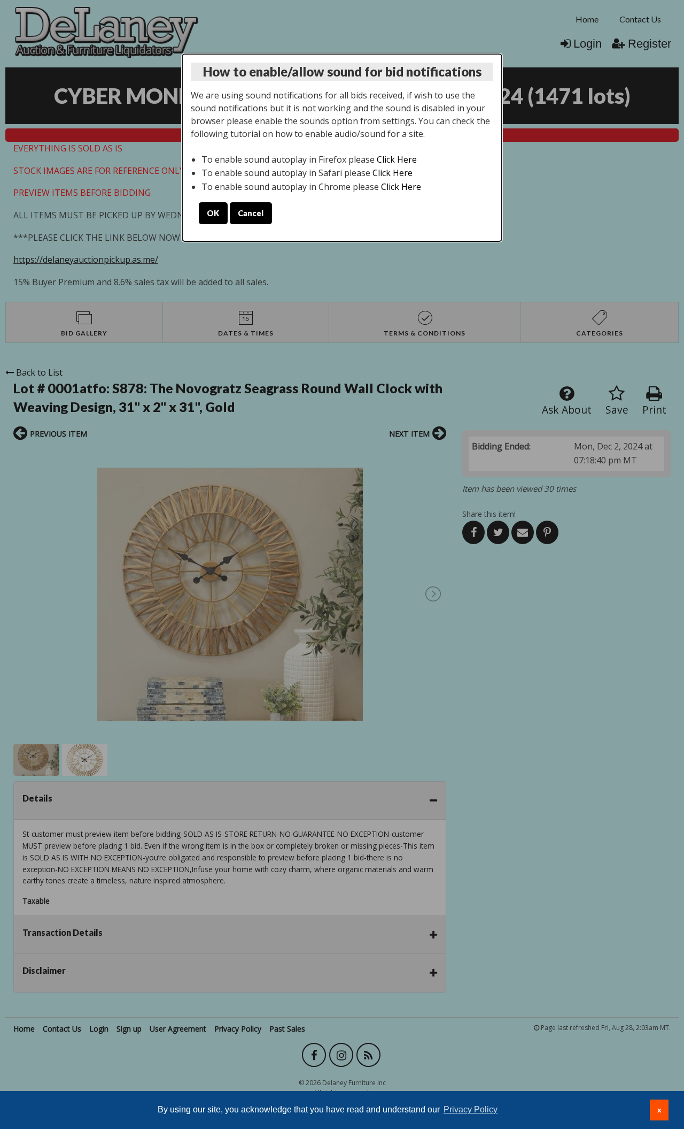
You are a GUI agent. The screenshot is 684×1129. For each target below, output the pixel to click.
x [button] (659, 1109)
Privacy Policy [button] (471, 1109)
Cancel (250, 213)
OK (213, 213)
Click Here (397, 159)
